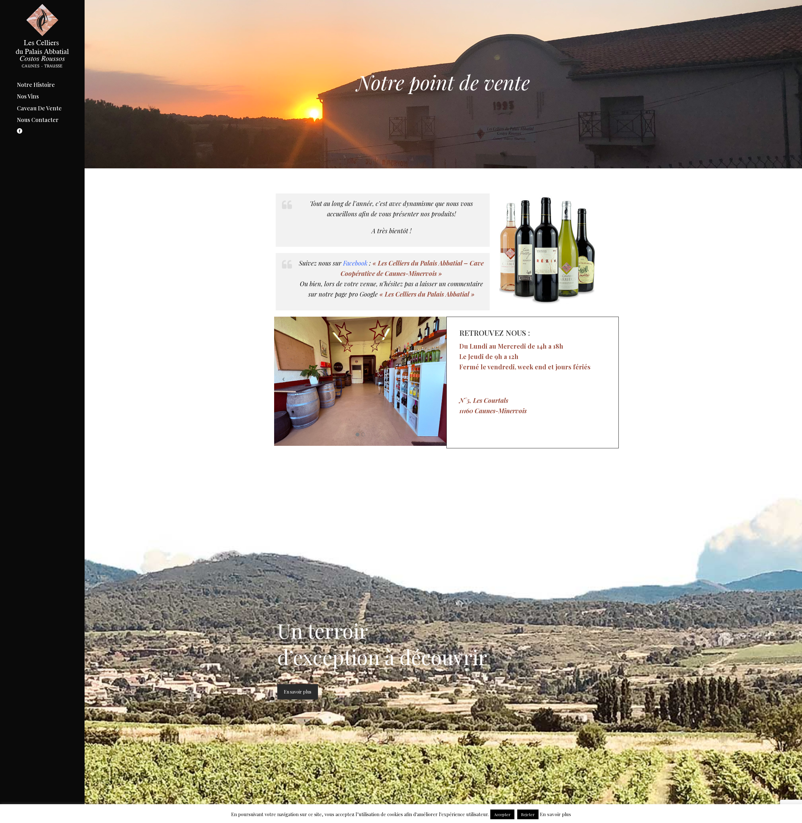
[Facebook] (16, 132)
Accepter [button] (502, 814)
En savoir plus (297, 692)
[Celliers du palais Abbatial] (42, 41)
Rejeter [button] (528, 814)
